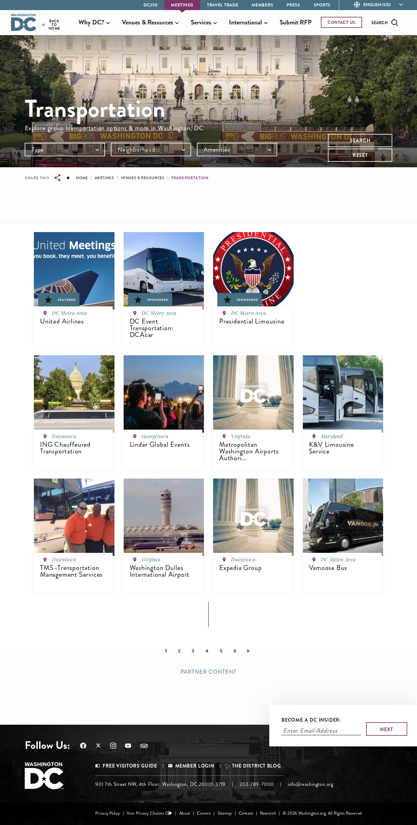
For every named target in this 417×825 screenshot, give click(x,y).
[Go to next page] (249, 651)
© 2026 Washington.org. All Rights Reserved (322, 813)
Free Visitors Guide (130, 765)
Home (82, 178)
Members (262, 5)
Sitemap (225, 813)
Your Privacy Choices (145, 813)
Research (268, 813)
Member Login (194, 765)
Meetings (182, 5)
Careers (204, 813)
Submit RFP (295, 22)
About (184, 813)
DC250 (150, 5)
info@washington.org (310, 784)
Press (293, 5)
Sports (322, 5)
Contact (246, 813)
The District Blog (256, 765)
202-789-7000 (257, 784)
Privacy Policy (107, 813)
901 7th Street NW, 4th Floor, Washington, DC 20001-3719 (160, 784)
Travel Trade (222, 5)
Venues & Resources (143, 178)
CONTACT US (342, 22)
